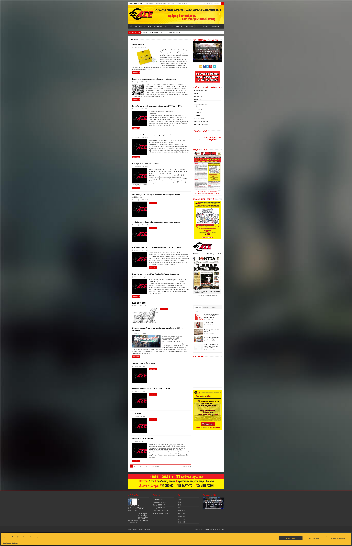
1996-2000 (181, 516)
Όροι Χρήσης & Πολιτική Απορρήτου (139, 529)
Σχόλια (213, 307)
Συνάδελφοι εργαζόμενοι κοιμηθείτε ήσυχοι (211, 338)
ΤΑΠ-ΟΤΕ (199, 110)
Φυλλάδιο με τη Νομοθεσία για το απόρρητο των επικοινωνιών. (156, 222)
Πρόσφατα (198, 307)
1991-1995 (181, 519)
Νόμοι (196, 93)
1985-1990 (181, 522)
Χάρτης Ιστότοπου (149, 3)
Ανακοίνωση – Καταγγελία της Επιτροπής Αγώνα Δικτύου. (154, 135)
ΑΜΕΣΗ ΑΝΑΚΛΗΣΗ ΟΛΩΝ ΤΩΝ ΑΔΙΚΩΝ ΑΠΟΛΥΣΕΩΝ (211, 346)
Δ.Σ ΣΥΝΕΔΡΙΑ (158, 26)
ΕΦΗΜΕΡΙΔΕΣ (179, 26)
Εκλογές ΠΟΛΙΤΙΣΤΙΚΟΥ (161, 511)
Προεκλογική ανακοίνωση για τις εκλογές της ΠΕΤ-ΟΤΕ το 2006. (157, 106)
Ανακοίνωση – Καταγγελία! (142, 439)
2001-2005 (181, 513)
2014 (179, 499)
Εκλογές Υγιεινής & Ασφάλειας (162, 513)
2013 (179, 502)
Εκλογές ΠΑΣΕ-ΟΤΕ (159, 502)
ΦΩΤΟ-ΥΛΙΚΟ (189, 26)
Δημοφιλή (206, 307)
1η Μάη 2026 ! (145, 32)
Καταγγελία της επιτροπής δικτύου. (145, 164)
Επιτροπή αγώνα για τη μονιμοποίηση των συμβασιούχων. (154, 79)
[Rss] (204, 3)
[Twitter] (208, 3)
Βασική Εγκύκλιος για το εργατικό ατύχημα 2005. (151, 388)
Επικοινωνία (171, 3)
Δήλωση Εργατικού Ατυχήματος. (144, 363)
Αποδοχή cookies (290, 538)
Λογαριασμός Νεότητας (201, 121)
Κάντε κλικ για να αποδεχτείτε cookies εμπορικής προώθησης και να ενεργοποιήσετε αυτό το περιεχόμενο (207, 51)
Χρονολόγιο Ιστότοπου (161, 3)
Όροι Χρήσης (15, 543)
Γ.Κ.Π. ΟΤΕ (197, 99)
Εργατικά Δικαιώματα (200, 90)
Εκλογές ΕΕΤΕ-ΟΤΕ (159, 505)
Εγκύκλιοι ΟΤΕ (198, 96)
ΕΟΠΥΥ (198, 112)
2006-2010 (181, 511)
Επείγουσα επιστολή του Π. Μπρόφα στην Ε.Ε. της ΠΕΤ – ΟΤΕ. (156, 247)
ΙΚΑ (197, 107)
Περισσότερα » (136, 72)
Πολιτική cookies (7, 543)
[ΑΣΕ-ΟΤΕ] (176, 14)
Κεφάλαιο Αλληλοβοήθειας (202, 124)
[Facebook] (206, 3)
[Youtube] (209, 3)
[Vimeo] (211, 3)
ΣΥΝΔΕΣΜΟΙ (204, 26)
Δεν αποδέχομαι (314, 538)
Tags (196, 311)
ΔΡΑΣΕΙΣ (149, 26)
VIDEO (197, 26)
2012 (179, 505)
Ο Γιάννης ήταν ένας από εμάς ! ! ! (211, 330)
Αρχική (131, 26)
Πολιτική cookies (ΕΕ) (182, 3)
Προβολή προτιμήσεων (338, 538)
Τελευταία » (155, 466)
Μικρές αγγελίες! (138, 44)
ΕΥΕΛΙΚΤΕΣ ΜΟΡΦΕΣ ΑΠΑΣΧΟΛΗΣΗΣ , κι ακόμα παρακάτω (211, 315)
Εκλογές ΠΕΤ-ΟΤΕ (159, 499)
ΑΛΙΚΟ (198, 115)
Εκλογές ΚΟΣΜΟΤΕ (159, 508)
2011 (179, 508)
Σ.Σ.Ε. (196, 102)
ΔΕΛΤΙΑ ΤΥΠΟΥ (169, 26)
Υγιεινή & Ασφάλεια (200, 118)
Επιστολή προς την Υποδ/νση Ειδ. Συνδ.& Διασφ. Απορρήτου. (155, 274)
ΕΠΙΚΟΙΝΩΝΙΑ (215, 26)
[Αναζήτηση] (222, 3)
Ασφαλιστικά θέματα (200, 105)
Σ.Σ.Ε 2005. (136, 413)
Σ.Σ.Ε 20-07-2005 (139, 303)
